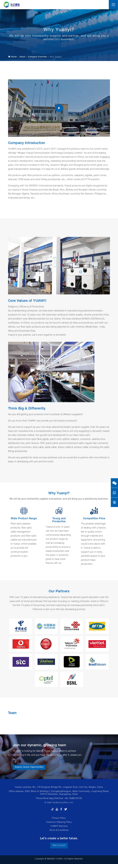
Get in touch (59, 845)
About (22, 57)
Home (13, 57)
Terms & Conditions (59, 830)
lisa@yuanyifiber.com (63, 803)
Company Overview (37, 57)
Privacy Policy (59, 818)
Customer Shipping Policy (59, 822)
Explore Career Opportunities (29, 767)
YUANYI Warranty (59, 826)
